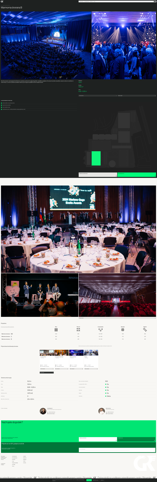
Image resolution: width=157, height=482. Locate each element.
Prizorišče (91, 1)
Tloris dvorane (81, 95)
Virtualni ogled (120, 95)
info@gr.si (2, 464)
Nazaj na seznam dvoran (6, 5)
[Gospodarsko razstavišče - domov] (2, 1)
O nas (94, 1)
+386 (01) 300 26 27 (110, 412)
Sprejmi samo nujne (95, 480)
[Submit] (117, 451)
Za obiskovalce (81, 1)
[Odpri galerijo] (78, 229)
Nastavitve (102, 480)
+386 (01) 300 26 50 (52, 412)
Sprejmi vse (89, 480)
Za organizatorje (86, 1)
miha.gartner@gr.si (110, 413)
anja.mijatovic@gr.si (52, 413)
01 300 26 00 (3, 463)
